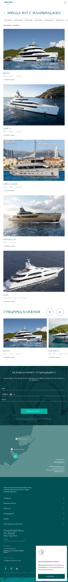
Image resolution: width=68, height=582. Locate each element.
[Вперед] (60, 312)
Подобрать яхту (33, 411)
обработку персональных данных (44, 419)
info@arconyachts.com (56, 466)
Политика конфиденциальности (12, 572)
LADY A (7, 129)
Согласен (50, 576)
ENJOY (6, 73)
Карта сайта (32, 572)
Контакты (24, 572)
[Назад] (49, 312)
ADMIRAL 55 (9, 240)
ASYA (5, 295)
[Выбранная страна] (11, 394)
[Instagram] (11, 568)
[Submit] (25, 539)
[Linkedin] (17, 568)
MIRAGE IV (54, 351)
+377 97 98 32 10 (58, 468)
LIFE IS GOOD (10, 184)
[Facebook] (6, 568)
